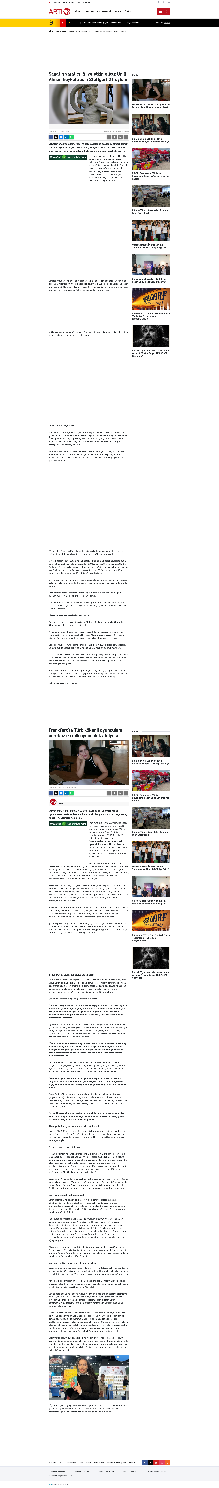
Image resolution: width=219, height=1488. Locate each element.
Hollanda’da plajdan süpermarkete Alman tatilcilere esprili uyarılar (103, 23)
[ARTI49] (59, 11)
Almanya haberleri (58, 1472)
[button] (114, 137)
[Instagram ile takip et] (162, 1462)
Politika (95, 11)
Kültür (127, 11)
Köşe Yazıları (82, 11)
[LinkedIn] (66, 137)
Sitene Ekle (86, 2)
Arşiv (78, 2)
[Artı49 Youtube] (169, 2)
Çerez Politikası (129, 1463)
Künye (81, 1463)
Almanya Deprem (129, 1472)
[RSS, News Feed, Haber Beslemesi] (167, 1462)
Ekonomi (106, 11)
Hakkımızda (71, 1463)
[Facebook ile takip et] (145, 1462)
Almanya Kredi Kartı (106, 1472)
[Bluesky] (61, 137)
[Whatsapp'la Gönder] (71, 137)
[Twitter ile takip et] (150, 1462)
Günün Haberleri (68, 2)
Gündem (117, 11)
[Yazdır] (109, 137)
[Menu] (160, 11)
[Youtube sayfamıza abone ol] (156, 1462)
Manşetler (57, 2)
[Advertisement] (109, 52)
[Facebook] (51, 137)
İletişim (88, 1463)
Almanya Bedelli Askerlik (156, 1472)
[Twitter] (56, 137)
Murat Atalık (63, 804)
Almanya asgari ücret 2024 (61, 1476)
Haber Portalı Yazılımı (60, 1484)
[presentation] (57, 22)
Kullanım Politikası (113, 1463)
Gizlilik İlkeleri (99, 1463)
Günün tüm (162, 23)
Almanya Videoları (82, 1472)
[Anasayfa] (50, 2)
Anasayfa (55, 31)
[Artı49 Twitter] (163, 2)
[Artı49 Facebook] (158, 2)
